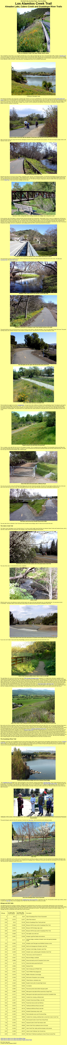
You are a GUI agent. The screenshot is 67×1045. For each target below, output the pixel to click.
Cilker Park (30, 820)
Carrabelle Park (20, 405)
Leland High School (13, 259)
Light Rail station (46, 782)
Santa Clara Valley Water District (50, 783)
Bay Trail (8, 900)
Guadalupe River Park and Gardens (30, 899)
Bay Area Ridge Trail (28, 729)
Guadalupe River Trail (7, 782)
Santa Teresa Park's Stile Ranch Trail (46, 683)
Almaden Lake (63, 55)
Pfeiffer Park (6, 179)
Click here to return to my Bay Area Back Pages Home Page (16, 1039)
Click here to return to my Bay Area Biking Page (13, 1038)
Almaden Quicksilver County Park (38, 728)
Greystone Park (4, 259)
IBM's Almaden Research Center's (31, 678)
